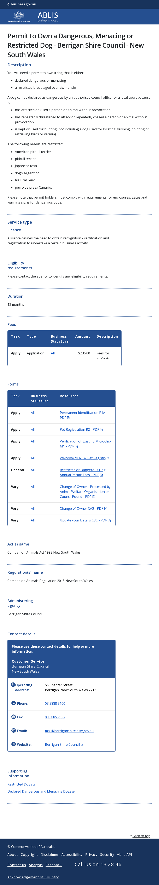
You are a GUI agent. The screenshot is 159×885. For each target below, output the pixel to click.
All (53, 353)
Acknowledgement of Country (33, 877)
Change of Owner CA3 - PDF (83, 508)
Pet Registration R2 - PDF (81, 429)
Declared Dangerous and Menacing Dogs (41, 791)
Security (107, 854)
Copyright (29, 854)
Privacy (91, 854)
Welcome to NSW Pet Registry (84, 458)
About (12, 854)
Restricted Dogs (21, 784)
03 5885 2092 (55, 717)
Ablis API (124, 854)
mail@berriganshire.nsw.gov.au (69, 731)
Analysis (36, 865)
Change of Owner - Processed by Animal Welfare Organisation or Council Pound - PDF (85, 491)
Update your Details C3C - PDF (85, 520)
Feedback (54, 865)
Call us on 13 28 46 (98, 864)
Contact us (16, 865)
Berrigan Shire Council (64, 744)
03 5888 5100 (55, 703)
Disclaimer (50, 854)
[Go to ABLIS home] (32, 16)
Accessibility (71, 854)
